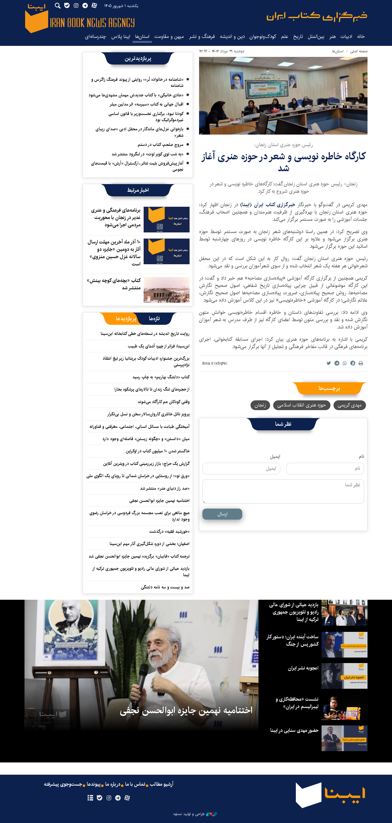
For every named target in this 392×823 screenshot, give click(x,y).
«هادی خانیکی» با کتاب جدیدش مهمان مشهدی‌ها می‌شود (136, 95)
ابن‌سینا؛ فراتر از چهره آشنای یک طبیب (159, 346)
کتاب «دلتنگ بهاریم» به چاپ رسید (161, 377)
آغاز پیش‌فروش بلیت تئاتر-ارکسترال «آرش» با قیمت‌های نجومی (137, 166)
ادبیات (346, 36)
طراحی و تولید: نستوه (189, 814)
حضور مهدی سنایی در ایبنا (294, 730)
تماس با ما (135, 784)
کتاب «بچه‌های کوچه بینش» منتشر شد (114, 284)
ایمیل (275, 456)
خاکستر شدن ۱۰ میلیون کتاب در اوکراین (158, 451)
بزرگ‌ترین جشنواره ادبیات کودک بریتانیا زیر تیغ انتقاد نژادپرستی (146, 361)
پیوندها (93, 784)
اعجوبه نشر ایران (303, 668)
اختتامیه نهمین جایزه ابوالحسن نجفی (159, 500)
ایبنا (317, 17)
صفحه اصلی (359, 51)
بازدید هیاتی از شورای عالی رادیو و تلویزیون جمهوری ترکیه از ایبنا (141, 571)
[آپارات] (127, 798)
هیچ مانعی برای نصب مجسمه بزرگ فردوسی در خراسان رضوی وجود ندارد (139, 516)
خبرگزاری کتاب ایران (274, 205)
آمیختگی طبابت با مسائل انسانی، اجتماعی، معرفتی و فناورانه (139, 426)
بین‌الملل (316, 36)
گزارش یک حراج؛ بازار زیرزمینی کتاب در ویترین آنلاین (146, 463)
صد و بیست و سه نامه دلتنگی (165, 587)
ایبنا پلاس (120, 36)
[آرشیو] (90, 798)
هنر (332, 36)
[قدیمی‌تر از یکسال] (167, 219)
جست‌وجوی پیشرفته (63, 784)
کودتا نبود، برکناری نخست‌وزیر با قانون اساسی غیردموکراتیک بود (145, 116)
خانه (361, 36)
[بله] (99, 798)
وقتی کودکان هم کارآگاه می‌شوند (164, 402)
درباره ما (112, 784)
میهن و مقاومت (169, 36)
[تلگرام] (118, 798)
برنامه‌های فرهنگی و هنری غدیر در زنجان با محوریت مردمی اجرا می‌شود (116, 217)
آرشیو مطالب (161, 784)
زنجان (260, 405)
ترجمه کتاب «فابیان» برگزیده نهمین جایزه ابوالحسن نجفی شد (139, 556)
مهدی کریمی (350, 405)
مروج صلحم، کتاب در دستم (160, 144)
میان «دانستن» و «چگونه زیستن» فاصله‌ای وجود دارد (146, 439)
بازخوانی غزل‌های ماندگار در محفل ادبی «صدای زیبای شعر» (139, 132)
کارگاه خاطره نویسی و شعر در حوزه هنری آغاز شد (283, 162)
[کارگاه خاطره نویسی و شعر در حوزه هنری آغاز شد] (283, 96)
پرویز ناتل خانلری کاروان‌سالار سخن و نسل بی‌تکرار (148, 414)
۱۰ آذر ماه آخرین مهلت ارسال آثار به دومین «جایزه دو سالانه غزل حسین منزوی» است (114, 253)
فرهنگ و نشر (202, 36)
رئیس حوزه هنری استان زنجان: (283, 145)
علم (284, 36)
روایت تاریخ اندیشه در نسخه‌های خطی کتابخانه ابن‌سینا (145, 333)
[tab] (154, 319)
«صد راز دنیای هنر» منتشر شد (165, 488)
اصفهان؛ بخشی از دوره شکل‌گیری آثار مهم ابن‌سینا (150, 543)
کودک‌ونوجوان (263, 36)
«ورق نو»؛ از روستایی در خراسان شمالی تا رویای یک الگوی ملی (138, 476)
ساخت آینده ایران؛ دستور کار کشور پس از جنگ (292, 640)
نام (361, 456)
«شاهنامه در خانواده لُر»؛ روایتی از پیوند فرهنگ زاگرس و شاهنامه (137, 82)
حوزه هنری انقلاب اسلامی (301, 405)
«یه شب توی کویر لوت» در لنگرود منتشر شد (147, 154)
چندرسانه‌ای (95, 36)
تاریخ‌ (298, 36)
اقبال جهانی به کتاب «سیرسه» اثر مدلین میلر (146, 104)
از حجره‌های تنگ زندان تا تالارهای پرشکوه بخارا (152, 389)
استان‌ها (142, 36)
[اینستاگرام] (108, 798)
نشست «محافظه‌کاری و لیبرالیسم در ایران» (297, 703)
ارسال (222, 514)
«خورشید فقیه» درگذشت (169, 531)
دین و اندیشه (232, 36)
